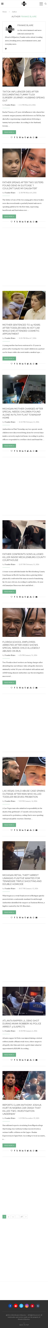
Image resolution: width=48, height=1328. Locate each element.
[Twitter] (21, 1306)
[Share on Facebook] (14, 137)
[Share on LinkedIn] (22, 137)
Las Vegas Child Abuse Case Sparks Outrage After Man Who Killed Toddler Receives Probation (23, 794)
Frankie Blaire (25, 25)
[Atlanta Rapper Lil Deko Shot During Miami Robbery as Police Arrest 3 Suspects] (24, 1001)
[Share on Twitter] (17, 137)
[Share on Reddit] (28, 137)
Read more (8, 132)
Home (4, 12)
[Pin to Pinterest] (20, 137)
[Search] (45, 3)
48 (22, 1217)
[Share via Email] (36, 137)
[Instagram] (27, 1306)
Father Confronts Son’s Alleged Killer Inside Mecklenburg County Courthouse (24, 557)
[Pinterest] (32, 1306)
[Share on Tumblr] (25, 137)
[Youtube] (16, 1306)
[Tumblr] (38, 1306)
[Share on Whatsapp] (33, 137)
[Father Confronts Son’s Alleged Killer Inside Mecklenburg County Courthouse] (24, 534)
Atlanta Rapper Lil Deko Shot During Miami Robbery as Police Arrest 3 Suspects (21, 1023)
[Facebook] (10, 1306)
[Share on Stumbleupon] (31, 137)
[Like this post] (11, 137)
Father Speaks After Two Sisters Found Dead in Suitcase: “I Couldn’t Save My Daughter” (22, 185)
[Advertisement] (24, 257)
